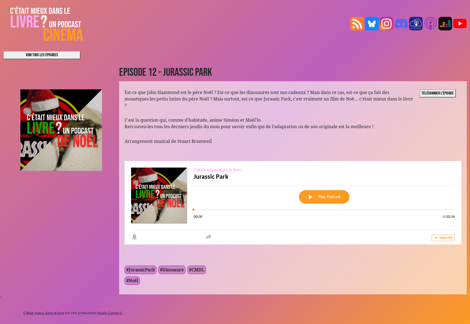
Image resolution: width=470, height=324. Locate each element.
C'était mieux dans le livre (43, 312)
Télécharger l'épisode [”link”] (438, 93)
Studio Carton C (109, 312)
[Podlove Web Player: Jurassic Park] (293, 202)
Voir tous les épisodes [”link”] (42, 55)
